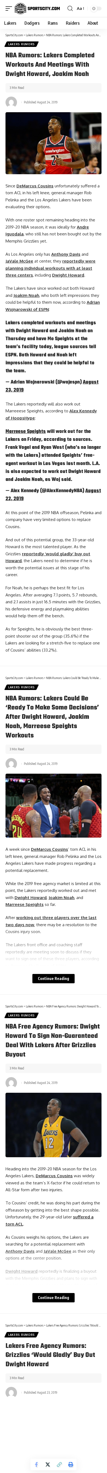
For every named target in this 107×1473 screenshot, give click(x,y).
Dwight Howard (68, 275)
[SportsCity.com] (37, 8)
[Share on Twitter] (48, 1464)
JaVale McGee (19, 261)
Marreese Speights (25, 431)
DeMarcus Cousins (35, 185)
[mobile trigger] (10, 8)
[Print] (71, 1464)
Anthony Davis (65, 254)
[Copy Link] (59, 1464)
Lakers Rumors (21, 44)
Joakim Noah (26, 295)
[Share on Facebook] (36, 1464)
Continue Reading (53, 978)
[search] (70, 8)
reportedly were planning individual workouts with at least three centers (50, 268)
